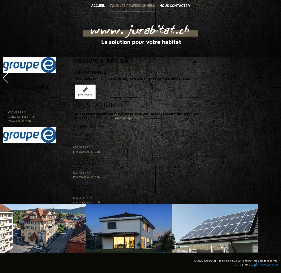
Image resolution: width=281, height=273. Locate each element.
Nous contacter (174, 6)
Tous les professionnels (132, 6)
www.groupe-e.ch (19, 120)
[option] (43, 228)
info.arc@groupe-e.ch (86, 151)
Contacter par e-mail (22, 116)
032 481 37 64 (17, 112)
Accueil (98, 6)
